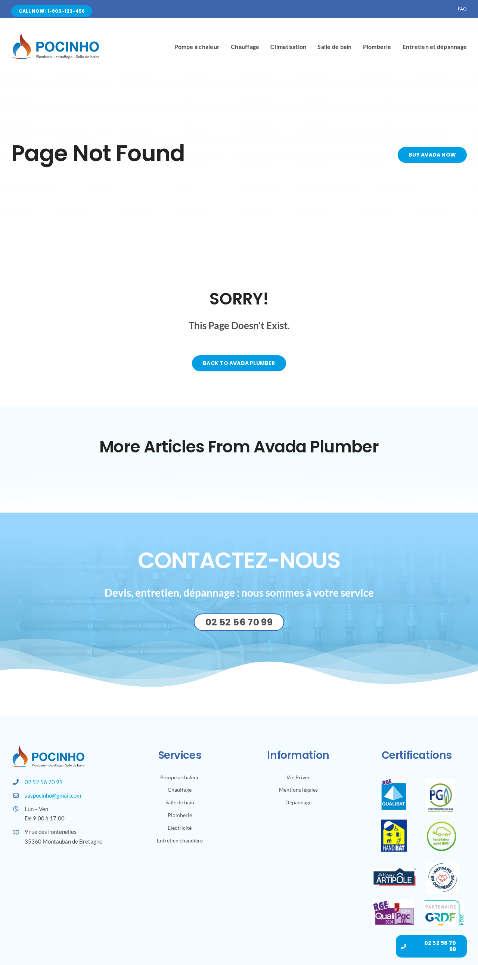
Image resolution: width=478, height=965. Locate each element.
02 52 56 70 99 (44, 782)
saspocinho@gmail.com (53, 795)
